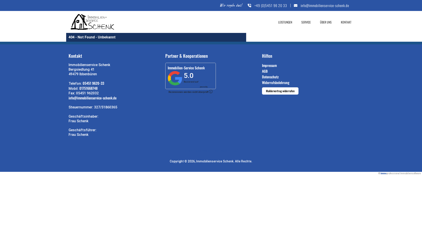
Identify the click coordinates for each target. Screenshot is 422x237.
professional (211, 87)
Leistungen (285, 22)
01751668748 (88, 88)
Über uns (326, 22)
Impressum (269, 65)
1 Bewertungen (205, 81)
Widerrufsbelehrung (275, 82)
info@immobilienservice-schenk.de (325, 5)
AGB (265, 71)
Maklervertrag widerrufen (280, 91)
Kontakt (346, 22)
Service (306, 22)
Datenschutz (270, 76)
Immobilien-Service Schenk (186, 67)
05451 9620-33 (93, 83)
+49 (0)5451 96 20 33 (271, 5)
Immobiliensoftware (410, 173)
